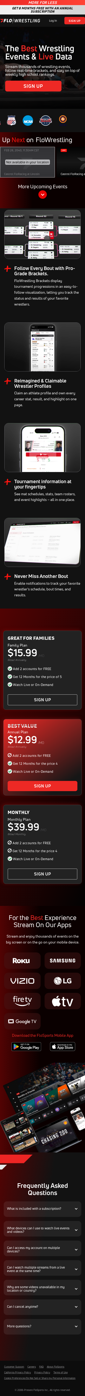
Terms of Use (60, 1372)
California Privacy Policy (17, 1372)
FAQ (41, 1366)
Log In (53, 20)
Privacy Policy (42, 1372)
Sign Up (75, 21)
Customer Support (14, 1366)
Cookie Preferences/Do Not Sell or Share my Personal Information (40, 1378)
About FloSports (55, 1366)
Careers (31, 1366)
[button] (42, 192)
